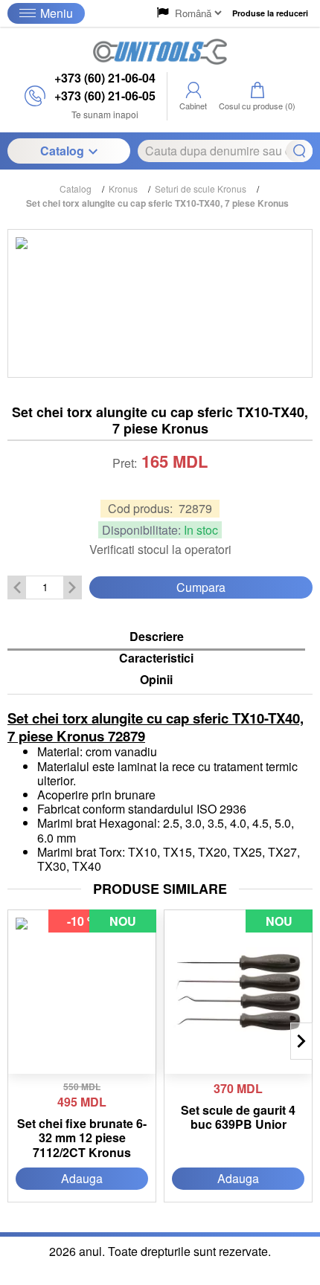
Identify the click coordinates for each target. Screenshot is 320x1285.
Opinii (156, 680)
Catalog (62, 150)
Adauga (82, 1178)
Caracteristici (156, 658)
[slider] (160, 483)
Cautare (299, 151)
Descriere (156, 637)
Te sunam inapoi (104, 114)
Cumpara (200, 587)
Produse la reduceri (270, 13)
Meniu (56, 13)
